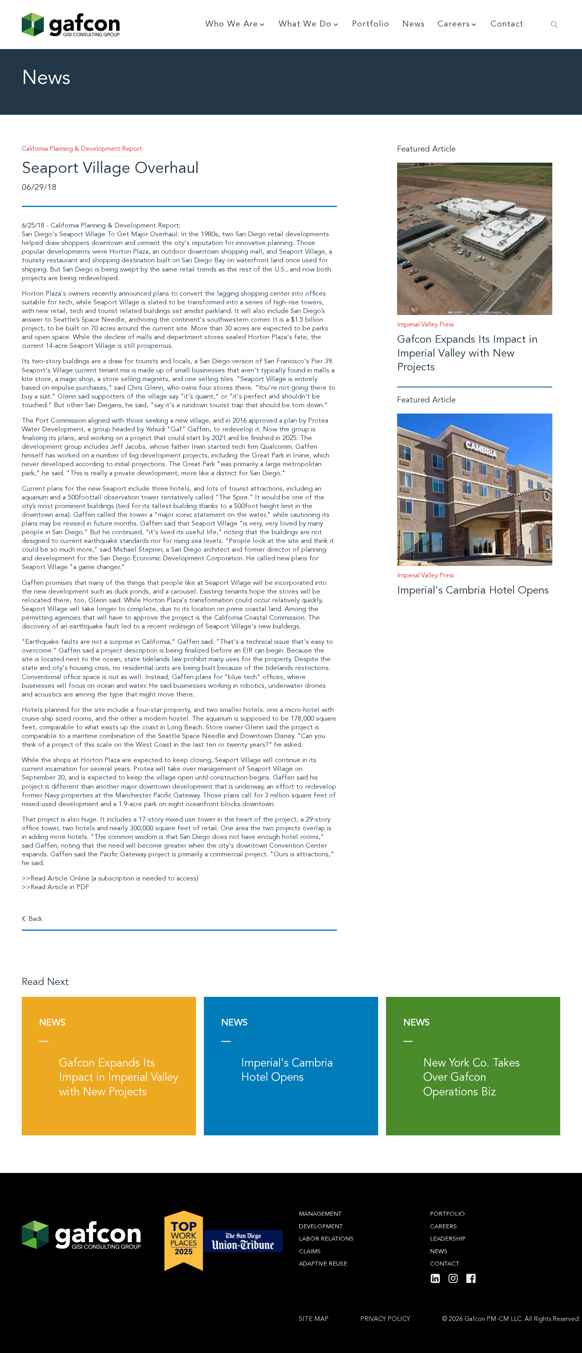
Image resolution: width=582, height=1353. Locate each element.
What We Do (305, 24)
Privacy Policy (385, 1319)
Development (321, 1227)
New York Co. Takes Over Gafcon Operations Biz (471, 1078)
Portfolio (371, 24)
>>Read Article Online (55, 878)
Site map (314, 1319)
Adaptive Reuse (323, 1264)
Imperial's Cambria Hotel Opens (473, 591)
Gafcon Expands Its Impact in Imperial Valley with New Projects (467, 354)
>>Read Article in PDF (55, 887)
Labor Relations (326, 1239)
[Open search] (554, 24)
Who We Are (231, 24)
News (413, 24)
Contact (507, 24)
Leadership (448, 1239)
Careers (453, 24)
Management (320, 1214)
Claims (310, 1252)
